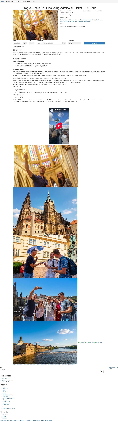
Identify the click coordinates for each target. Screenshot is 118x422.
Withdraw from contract (9, 408)
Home (2, 1)
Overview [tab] (15, 46)
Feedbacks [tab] (21, 46)
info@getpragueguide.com (6, 381)
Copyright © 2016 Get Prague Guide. (9, 420)
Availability (94, 43)
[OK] (102, 371)
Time (30, 40)
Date (14, 40)
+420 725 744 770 (4, 378)
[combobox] (31, 43)
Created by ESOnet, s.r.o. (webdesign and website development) (35, 420)
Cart (110, 369)
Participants (40, 40)
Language (71, 40)
